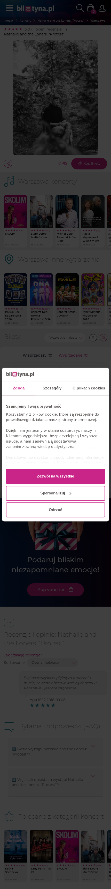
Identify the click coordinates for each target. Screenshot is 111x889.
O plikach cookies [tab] (89, 388)
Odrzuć (55, 510)
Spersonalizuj (52, 493)
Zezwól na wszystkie (55, 476)
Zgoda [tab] (19, 388)
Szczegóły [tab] (52, 388)
